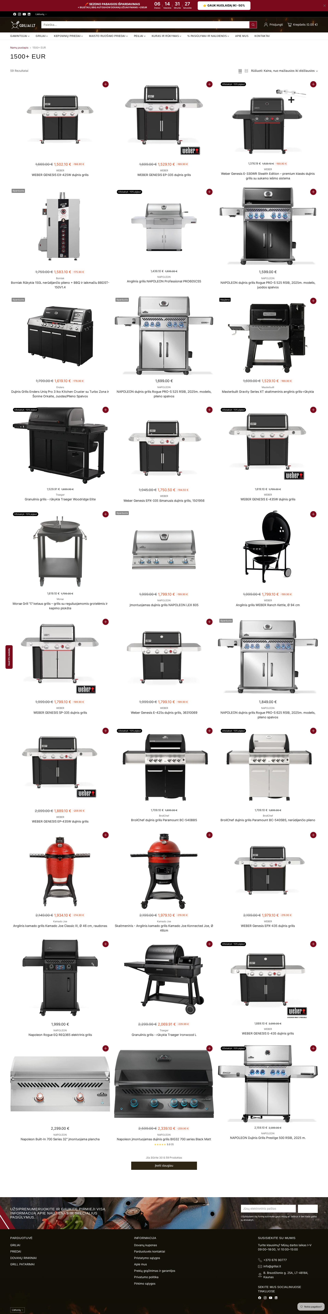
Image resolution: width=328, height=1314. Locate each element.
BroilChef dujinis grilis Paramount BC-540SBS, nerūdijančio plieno (268, 820)
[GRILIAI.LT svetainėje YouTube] (24, 14)
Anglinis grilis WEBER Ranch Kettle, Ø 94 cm (268, 605)
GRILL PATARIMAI (22, 1264)
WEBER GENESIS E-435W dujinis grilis (268, 499)
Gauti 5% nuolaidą (9, 657)
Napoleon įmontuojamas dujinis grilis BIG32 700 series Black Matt (164, 1139)
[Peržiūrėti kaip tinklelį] (240, 71)
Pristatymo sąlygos (147, 1258)
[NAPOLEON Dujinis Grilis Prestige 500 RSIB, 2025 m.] (268, 1084)
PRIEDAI (15, 1251)
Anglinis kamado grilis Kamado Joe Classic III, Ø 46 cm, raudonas (60, 926)
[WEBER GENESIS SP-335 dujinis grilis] (60, 657)
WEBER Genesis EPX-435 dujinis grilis (268, 926)
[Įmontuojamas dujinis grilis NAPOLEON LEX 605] (164, 550)
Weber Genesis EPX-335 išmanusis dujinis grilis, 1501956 (164, 500)
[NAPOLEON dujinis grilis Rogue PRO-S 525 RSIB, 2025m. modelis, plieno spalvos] (164, 336)
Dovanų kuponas (145, 1245)
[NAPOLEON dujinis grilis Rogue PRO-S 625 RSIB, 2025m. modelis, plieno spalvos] (268, 657)
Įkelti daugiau (164, 1165)
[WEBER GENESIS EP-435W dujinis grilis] (60, 766)
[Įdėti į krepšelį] (105, 84)
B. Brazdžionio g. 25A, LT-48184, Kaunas (285, 1275)
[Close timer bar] (324, 5)
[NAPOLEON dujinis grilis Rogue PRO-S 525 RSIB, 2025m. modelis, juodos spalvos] (268, 227)
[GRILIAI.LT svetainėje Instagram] (19, 14)
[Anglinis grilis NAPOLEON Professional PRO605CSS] (164, 227)
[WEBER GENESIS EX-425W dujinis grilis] (60, 120)
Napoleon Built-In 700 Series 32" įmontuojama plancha (60, 1139)
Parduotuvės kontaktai (149, 1251)
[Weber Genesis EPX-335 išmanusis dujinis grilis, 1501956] (164, 445)
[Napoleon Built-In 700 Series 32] (60, 1084)
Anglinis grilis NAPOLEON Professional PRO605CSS (164, 281)
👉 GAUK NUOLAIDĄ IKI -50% (224, 5)
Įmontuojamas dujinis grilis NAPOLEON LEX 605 (164, 605)
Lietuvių (40, 14)
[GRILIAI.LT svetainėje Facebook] (14, 14)
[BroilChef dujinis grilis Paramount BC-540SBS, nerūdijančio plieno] (268, 766)
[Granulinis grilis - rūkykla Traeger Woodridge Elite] (60, 445)
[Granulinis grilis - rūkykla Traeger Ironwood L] (164, 979)
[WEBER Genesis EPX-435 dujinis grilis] (268, 870)
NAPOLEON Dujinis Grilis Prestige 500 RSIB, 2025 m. (268, 1138)
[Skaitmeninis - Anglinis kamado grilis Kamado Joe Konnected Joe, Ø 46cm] (164, 870)
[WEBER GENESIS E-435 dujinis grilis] (268, 979)
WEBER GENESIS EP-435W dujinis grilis (60, 821)
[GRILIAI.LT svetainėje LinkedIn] (29, 14)
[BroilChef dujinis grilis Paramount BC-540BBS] (164, 766)
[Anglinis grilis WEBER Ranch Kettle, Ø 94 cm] (268, 550)
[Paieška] (253, 24)
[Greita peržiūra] (105, 92)
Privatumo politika (146, 1277)
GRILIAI (15, 1245)
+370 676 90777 (275, 1260)
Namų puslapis (19, 47)
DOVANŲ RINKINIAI (23, 1258)
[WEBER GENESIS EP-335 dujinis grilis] (164, 120)
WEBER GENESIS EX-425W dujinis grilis (60, 175)
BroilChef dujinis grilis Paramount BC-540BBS (164, 820)
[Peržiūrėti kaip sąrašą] (246, 71)
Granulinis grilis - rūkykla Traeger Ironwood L (164, 1035)
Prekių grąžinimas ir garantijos (154, 1270)
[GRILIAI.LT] (23, 25)
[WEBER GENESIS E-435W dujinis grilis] (268, 445)
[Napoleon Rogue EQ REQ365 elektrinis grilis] (60, 979)
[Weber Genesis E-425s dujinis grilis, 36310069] (164, 657)
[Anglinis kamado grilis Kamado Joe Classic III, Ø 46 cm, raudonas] (60, 870)
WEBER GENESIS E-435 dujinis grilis (268, 1033)
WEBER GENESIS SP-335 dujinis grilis (60, 712)
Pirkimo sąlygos (144, 1283)
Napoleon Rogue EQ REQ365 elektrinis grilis (60, 1035)
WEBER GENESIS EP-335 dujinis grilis (164, 175)
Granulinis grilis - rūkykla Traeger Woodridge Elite (60, 499)
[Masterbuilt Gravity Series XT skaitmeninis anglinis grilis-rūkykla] (268, 336)
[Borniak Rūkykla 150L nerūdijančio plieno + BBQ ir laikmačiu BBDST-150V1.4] (60, 227)
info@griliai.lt (272, 1266)
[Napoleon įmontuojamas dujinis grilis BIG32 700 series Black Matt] (164, 1084)
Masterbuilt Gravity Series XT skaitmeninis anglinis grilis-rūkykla (268, 391)
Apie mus (140, 1264)
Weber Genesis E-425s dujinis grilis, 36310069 (164, 712)
